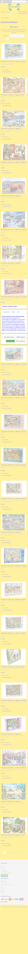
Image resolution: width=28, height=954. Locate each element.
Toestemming (6, 312)
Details (13, 312)
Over (18, 312)
